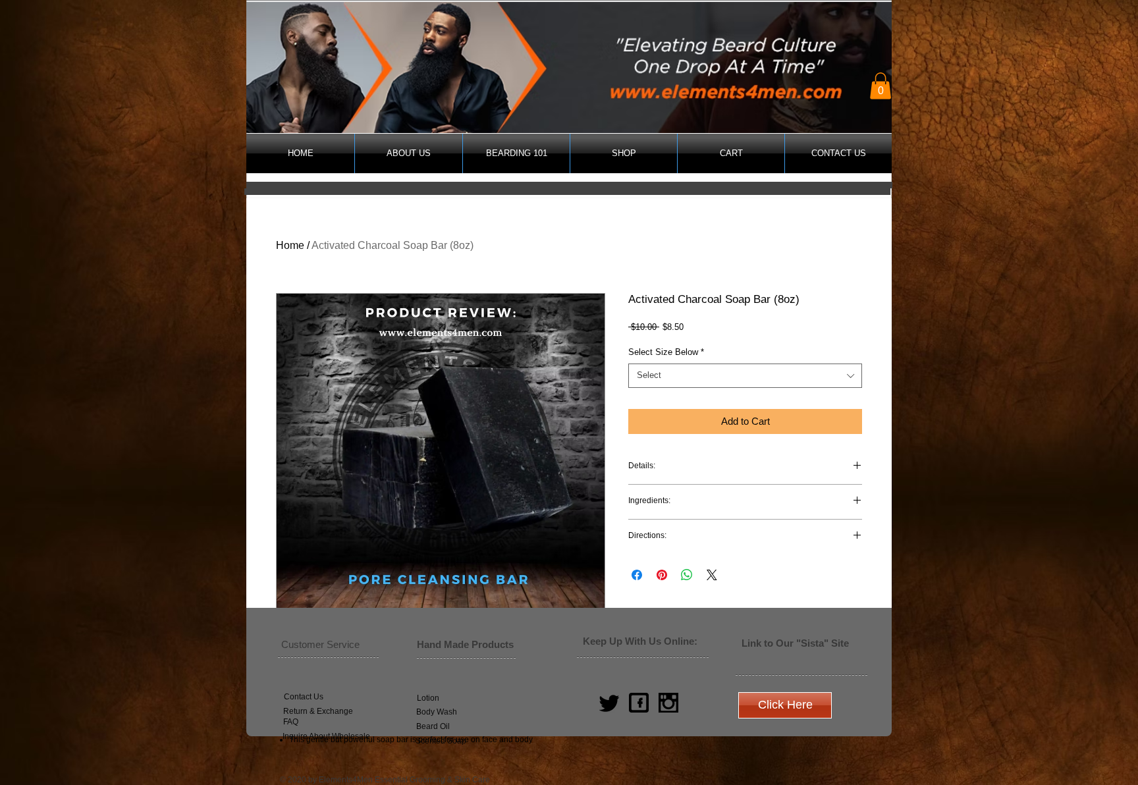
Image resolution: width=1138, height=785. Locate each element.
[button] (880, 85)
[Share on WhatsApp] (687, 575)
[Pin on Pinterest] (662, 575)
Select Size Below (666, 352)
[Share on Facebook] (637, 575)
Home (290, 245)
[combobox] (745, 375)
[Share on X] (712, 575)
